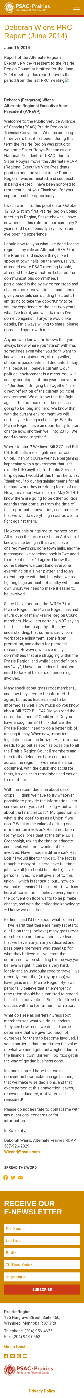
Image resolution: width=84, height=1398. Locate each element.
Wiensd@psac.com (22, 1151)
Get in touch (15, 1346)
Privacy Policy (42, 1391)
